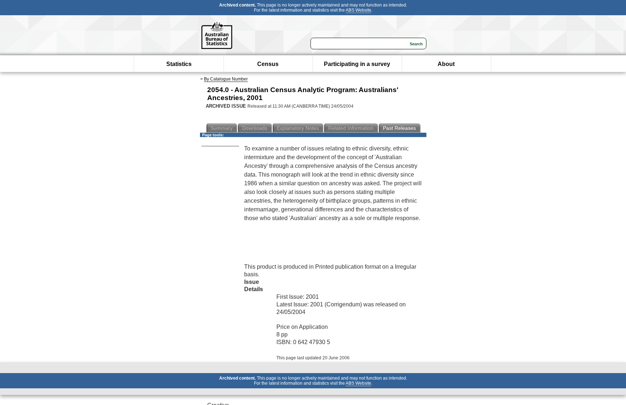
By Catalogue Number (226, 79)
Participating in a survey (357, 64)
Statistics (179, 64)
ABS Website (358, 10)
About (446, 64)
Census (268, 64)
